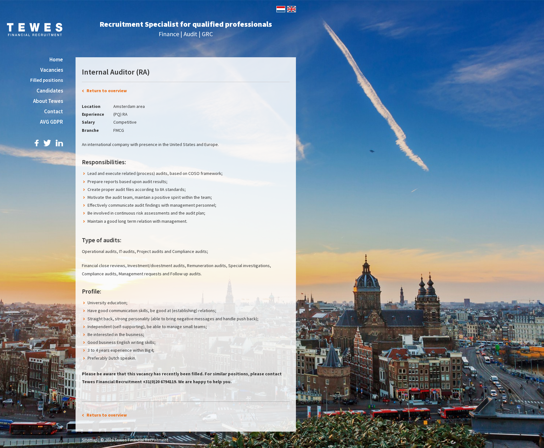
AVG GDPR (51, 121)
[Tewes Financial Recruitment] (35, 29)
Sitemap (90, 440)
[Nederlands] (280, 8)
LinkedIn (59, 143)
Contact (53, 111)
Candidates (50, 90)
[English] (291, 8)
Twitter (47, 143)
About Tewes (48, 101)
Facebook (37, 143)
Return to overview (107, 90)
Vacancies (51, 69)
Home (56, 59)
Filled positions (46, 80)
